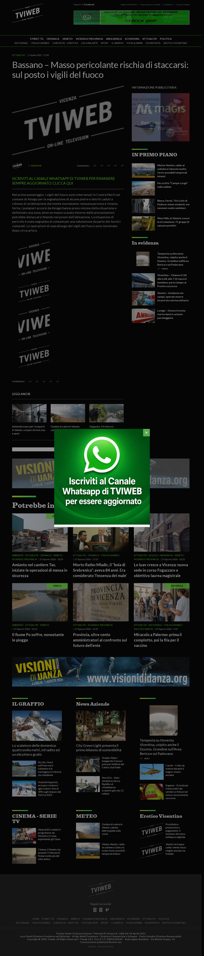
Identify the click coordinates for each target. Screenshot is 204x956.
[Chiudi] (146, 432)
